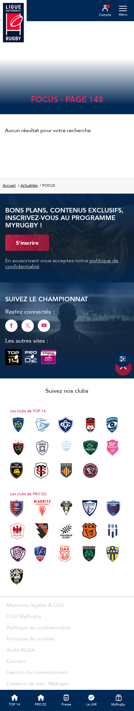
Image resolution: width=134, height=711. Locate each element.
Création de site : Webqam (38, 683)
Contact (16, 661)
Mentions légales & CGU (35, 605)
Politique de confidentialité (39, 627)
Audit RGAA (21, 650)
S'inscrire (27, 243)
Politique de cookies (31, 638)
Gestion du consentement (37, 672)
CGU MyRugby (24, 616)
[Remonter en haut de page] (123, 367)
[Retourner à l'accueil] (13, 23)
